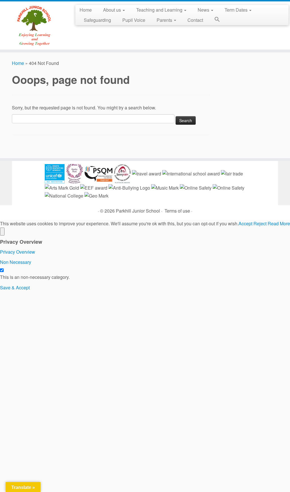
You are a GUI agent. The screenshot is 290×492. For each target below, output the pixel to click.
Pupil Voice (133, 20)
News (204, 10)
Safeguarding (97, 20)
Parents (165, 20)
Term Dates (237, 10)
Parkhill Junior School (138, 210)
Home (86, 10)
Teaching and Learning (160, 10)
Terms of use (177, 210)
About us (112, 10)
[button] (214, 20)
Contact (195, 20)
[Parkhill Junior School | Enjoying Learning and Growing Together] (34, 25)
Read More (279, 223)
